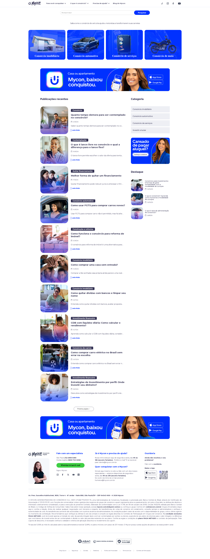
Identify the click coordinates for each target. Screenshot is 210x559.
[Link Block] (162, 3)
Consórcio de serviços (142, 123)
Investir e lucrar (139, 130)
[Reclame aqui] (124, 541)
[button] (55, 3)
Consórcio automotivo (143, 116)
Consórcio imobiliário (142, 109)
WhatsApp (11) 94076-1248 (70, 465)
